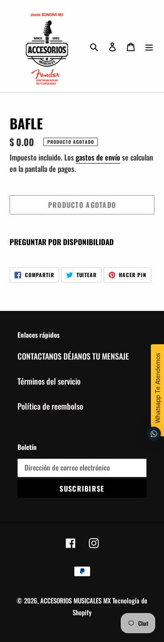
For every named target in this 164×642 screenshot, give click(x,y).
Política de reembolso (50, 406)
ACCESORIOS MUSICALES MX (75, 600)
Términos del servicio (48, 381)
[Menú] (149, 46)
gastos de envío (98, 157)
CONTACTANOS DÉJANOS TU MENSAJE (73, 356)
